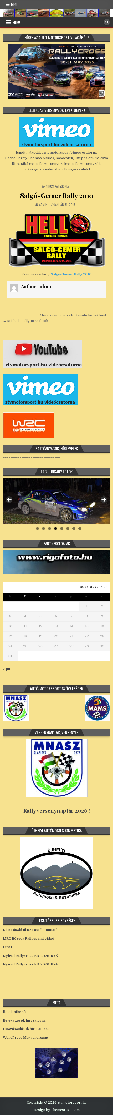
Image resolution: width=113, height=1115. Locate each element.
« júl (6, 669)
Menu (14, 4)
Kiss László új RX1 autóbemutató (30, 930)
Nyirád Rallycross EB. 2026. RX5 (30, 956)
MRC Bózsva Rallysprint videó (28, 938)
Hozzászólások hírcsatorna (26, 1029)
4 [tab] (55, 528)
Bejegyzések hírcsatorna (24, 1020)
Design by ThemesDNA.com (57, 1110)
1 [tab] (37, 528)
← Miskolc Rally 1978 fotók (25, 321)
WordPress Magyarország (25, 1037)
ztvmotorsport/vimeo (62, 153)
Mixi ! (7, 947)
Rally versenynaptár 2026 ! (56, 810)
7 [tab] (73, 528)
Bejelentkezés (15, 1012)
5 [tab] (61, 528)
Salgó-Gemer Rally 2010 (56, 195)
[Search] (107, 22)
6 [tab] (67, 528)
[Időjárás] (56, 1077)
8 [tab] (79, 528)
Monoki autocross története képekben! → (75, 315)
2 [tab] (43, 528)
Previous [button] (9, 500)
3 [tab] (49, 528)
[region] (56, 501)
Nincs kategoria (57, 186)
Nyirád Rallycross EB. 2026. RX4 (30, 964)
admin (43, 204)
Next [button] (103, 500)
